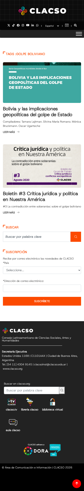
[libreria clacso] (30, 402)
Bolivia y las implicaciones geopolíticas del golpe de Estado (37, 112)
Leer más (9, 132)
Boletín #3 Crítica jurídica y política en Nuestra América (40, 196)
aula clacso (13, 430)
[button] (75, 26)
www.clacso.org (12, 368)
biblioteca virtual (52, 409)
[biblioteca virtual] (52, 402)
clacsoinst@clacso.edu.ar (50, 364)
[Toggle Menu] (79, 34)
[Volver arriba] (76, 483)
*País (6, 263)
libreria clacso (29, 409)
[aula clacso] (13, 422)
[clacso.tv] (11, 402)
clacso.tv (11, 409)
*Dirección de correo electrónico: (23, 281)
